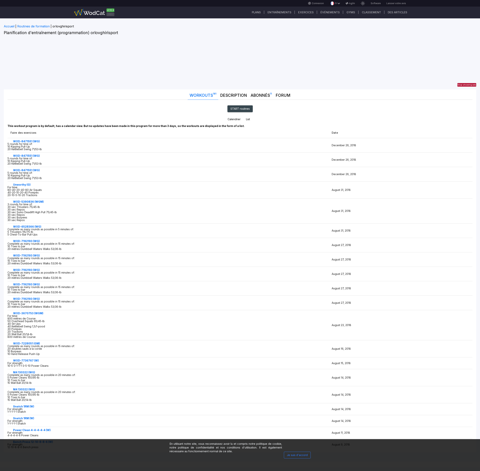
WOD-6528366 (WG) (27, 226)
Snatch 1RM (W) (23, 406)
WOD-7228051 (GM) (26, 343)
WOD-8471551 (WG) (26, 141)
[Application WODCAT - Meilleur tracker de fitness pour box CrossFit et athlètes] (95, 12)
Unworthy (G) (22, 184)
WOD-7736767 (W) (26, 360)
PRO (110, 14)
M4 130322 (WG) (24, 372)
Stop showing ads (466, 84)
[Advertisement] (240, 63)
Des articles (397, 12)
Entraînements (279, 12)
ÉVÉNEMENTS (330, 12)
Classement (371, 12)
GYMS (350, 12)
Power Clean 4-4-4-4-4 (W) (32, 430)
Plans (256, 12)
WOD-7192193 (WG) (26, 241)
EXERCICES (306, 12)
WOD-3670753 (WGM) (28, 313)
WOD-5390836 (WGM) (28, 201)
